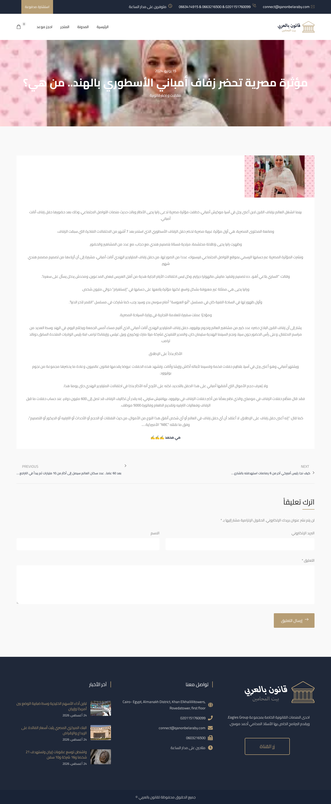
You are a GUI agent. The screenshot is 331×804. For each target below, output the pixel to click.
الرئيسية (103, 26)
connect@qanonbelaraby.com (286, 6)
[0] (18, 27)
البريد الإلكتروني (303, 533)
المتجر (64, 26)
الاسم (155, 533)
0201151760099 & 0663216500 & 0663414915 (215, 6)
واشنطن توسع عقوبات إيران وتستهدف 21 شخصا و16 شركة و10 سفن (56, 754)
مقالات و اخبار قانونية (165, 95)
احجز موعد (44, 26)
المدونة (83, 26)
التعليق (308, 560)
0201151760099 (192, 717)
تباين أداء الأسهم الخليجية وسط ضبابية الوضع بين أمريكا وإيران (51, 706)
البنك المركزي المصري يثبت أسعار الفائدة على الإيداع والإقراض (54, 730)
